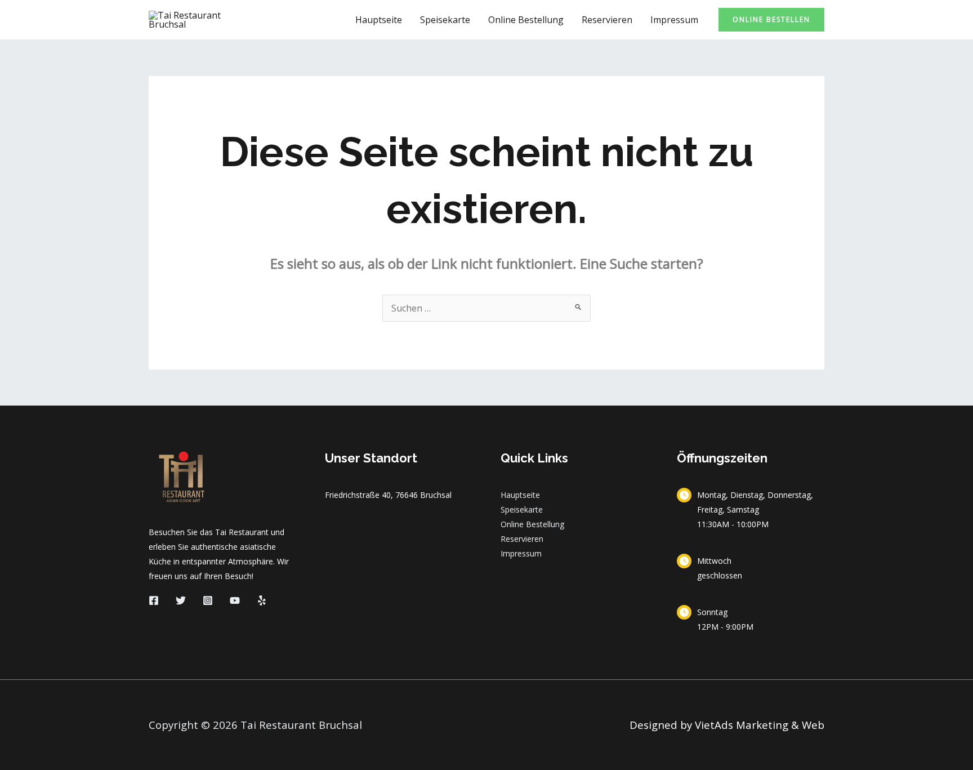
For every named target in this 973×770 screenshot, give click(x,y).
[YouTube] (235, 600)
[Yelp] (262, 600)
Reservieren (607, 20)
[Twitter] (181, 600)
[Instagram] (208, 600)
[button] (771, 20)
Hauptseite (378, 20)
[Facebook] (154, 600)
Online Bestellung (526, 20)
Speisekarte (445, 20)
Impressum (674, 20)
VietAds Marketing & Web (759, 725)
